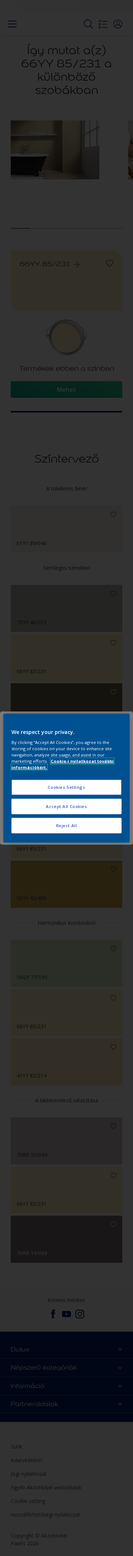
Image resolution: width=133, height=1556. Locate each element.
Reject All (66, 825)
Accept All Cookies (66, 806)
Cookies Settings (66, 787)
